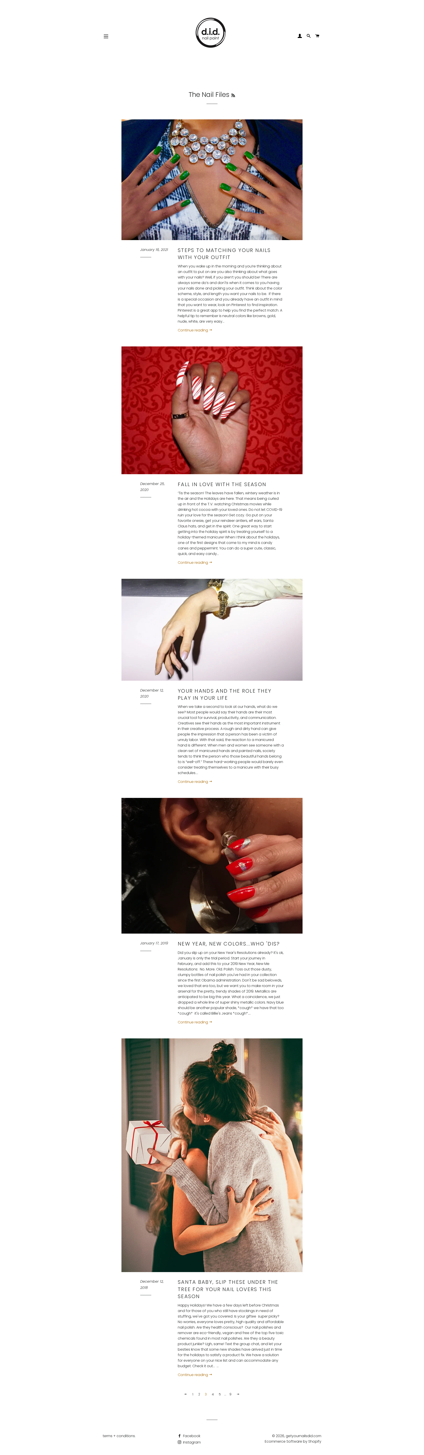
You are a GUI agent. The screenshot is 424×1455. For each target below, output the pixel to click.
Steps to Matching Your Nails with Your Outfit (224, 254)
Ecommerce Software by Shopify (293, 1441)
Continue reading (193, 330)
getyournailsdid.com (303, 1435)
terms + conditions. (119, 1435)
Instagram (191, 1442)
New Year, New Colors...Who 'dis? (229, 943)
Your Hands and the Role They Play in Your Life (224, 694)
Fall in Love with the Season (222, 484)
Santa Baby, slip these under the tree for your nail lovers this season (228, 1289)
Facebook (191, 1435)
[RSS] (233, 95)
